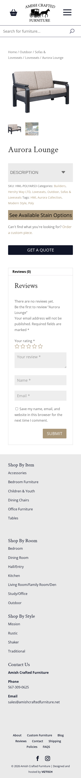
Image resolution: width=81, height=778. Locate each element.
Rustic (13, 633)
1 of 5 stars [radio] (17, 346)
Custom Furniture (39, 735)
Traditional (16, 651)
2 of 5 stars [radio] (22, 346)
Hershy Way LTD (19, 192)
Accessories (17, 473)
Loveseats (32, 57)
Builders (60, 186)
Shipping (55, 741)
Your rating (25, 341)
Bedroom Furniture (23, 482)
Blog (61, 735)
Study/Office (17, 593)
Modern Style (17, 203)
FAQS (46, 747)
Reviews (21, 741)
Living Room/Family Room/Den (32, 584)
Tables (13, 518)
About (17, 735)
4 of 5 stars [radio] (34, 346)
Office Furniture (20, 509)
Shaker (13, 642)
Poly (31, 203)
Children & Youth (21, 491)
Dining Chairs (18, 500)
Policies (32, 747)
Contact (37, 741)
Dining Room (18, 557)
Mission (14, 624)
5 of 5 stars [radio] (40, 346)
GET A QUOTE (40, 250)
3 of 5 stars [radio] (28, 346)
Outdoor (26, 52)
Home (12, 52)
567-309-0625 (18, 687)
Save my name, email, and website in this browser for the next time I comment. (38, 414)
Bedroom (15, 548)
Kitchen (14, 575)
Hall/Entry (16, 566)
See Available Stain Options (40, 215)
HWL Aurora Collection (46, 197)
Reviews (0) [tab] (21, 271)
